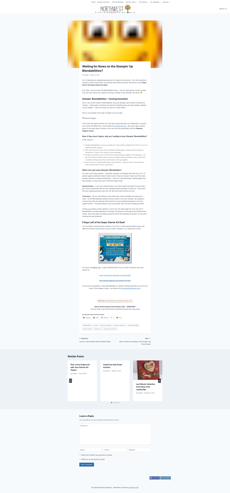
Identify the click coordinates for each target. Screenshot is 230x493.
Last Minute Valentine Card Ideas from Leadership (145, 387)
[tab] (111, 402)
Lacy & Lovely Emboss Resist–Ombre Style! (95, 340)
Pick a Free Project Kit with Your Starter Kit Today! (80, 367)
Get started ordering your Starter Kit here (115, 281)
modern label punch (120, 325)
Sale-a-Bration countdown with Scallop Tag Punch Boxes (135, 341)
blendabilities (87, 325)
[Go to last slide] (70, 381)
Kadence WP (134, 487)
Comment (84, 426)
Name (83, 450)
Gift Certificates (118, 2)
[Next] (159, 381)
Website (132, 450)
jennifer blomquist (105, 325)
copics (96, 325)
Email (107, 450)
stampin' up (98, 329)
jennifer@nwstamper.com (131, 288)
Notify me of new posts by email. (93, 459)
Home (93, 2)
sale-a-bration (87, 329)
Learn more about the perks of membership (115, 275)
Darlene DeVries (120, 126)
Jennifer (86, 75)
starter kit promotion (110, 329)
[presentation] (147, 370)
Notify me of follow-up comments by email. (96, 455)
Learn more (135, 309)
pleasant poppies (133, 325)
